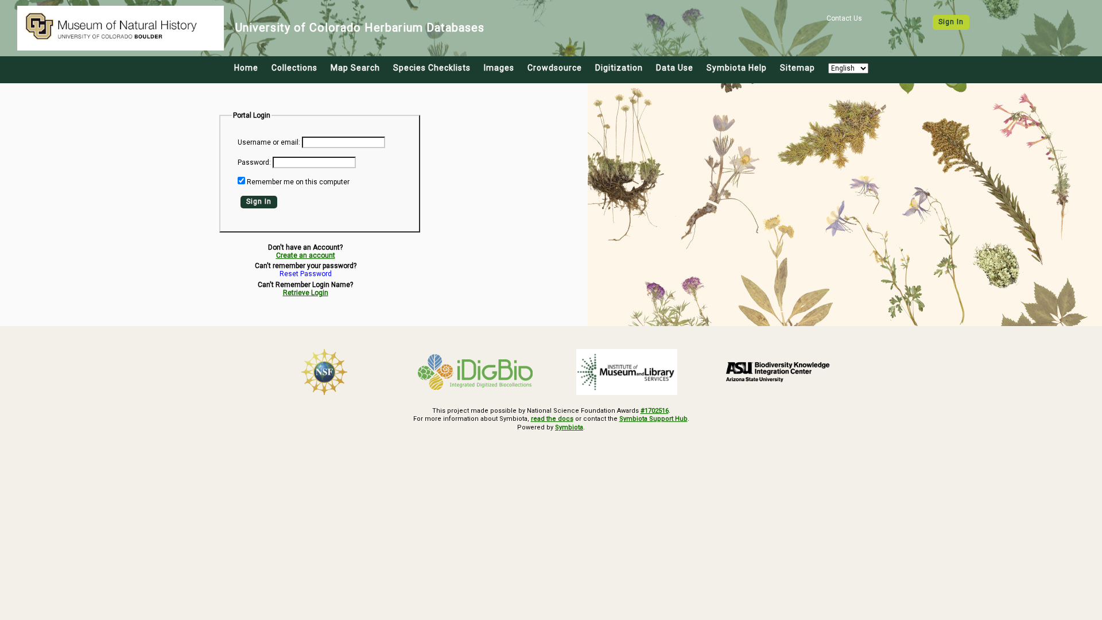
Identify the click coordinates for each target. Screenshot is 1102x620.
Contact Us (844, 18)
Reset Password (306, 274)
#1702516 (655, 410)
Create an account (305, 255)
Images (499, 67)
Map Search (355, 67)
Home (246, 67)
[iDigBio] (476, 372)
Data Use (674, 67)
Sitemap (797, 67)
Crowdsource (554, 67)
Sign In (951, 22)
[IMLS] (627, 372)
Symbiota (569, 427)
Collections (294, 67)
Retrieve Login (305, 293)
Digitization (619, 67)
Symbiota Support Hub (653, 419)
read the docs (552, 419)
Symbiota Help (737, 67)
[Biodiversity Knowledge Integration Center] (778, 371)
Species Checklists (432, 67)
